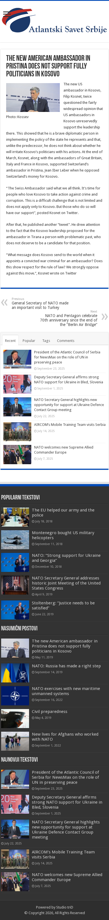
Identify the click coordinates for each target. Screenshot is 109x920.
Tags (46, 341)
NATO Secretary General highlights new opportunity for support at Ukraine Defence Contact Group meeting (69, 405)
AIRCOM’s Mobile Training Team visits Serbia (70, 425)
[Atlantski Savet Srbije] (54, 20)
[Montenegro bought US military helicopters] (15, 539)
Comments (65, 341)
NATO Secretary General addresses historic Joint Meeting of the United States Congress (66, 583)
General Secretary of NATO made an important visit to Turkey (40, 303)
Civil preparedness (49, 711)
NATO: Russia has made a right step (66, 665)
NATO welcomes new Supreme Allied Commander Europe (67, 877)
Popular (29, 341)
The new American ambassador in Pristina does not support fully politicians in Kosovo (65, 646)
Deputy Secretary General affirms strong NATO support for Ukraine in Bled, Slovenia (67, 802)
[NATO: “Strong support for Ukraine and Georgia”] (15, 562)
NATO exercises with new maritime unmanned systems (66, 691)
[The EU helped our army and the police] (15, 517)
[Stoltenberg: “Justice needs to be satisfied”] (15, 609)
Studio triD (64, 907)
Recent (10, 341)
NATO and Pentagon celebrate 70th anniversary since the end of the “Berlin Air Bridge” (68, 318)
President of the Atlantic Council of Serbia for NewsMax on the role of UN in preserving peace (67, 357)
